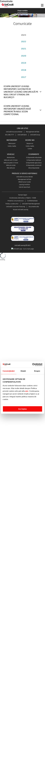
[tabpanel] (22, 101)
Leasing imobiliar (24, 184)
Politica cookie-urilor (12, 204)
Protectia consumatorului (16, 201)
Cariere (30, 148)
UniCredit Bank (22, 135)
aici (26, 391)
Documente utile (34, 206)
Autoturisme (11, 157)
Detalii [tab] (23, 371)
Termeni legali (22, 195)
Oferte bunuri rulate (24, 182)
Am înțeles (22, 409)
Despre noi (30, 143)
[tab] (23, 34)
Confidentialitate (32, 201)
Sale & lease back (24, 187)
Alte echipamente (33, 168)
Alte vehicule (11, 168)
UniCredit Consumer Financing (15, 206)
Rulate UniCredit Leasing (20, 209)
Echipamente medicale (34, 160)
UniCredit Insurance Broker (14, 132)
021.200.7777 (9, 135)
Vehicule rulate (10, 165)
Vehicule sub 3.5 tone (10, 160)
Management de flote (32, 132)
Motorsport (11, 143)
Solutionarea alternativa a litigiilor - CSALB (22, 198)
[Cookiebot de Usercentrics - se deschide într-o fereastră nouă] (32, 364)
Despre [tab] (37, 371)
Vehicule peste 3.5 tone (11, 163)
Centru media (12, 146)
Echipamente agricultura (34, 163)
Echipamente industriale (33, 157)
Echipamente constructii (33, 165)
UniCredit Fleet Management (31, 204)
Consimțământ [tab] (9, 371)
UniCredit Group (35, 135)
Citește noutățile (22, 10)
